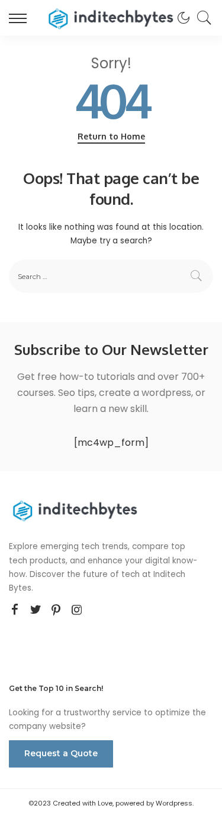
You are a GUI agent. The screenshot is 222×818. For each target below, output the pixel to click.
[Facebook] (15, 610)
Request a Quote (61, 753)
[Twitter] (35, 610)
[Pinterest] (56, 610)
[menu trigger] (21, 18)
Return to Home (111, 136)
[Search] (201, 18)
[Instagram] (77, 610)
